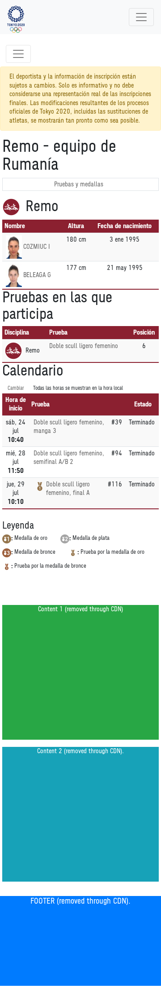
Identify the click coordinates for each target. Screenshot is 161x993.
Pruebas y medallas (78, 184)
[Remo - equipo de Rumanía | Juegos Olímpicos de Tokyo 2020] (16, 17)
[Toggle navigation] (141, 17)
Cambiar (16, 388)
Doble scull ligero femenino (83, 346)
